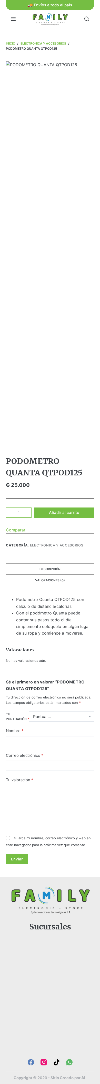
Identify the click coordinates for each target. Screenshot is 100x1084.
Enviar (17, 859)
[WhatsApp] (69, 1062)
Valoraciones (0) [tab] (50, 580)
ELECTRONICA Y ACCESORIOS (56, 545)
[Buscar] (86, 19)
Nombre (15, 730)
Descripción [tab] (50, 569)
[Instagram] (44, 1062)
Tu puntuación (17, 716)
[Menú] (13, 19)
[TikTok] (56, 1062)
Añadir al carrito (64, 512)
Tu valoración (19, 779)
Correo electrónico (24, 755)
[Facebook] (31, 1062)
